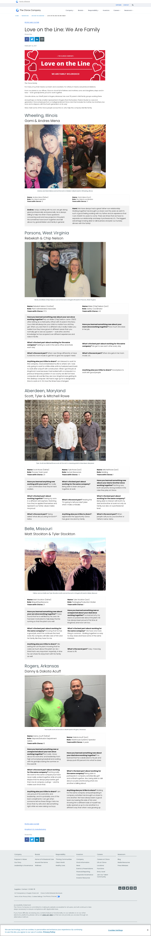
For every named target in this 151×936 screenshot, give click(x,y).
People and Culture (32, 22)
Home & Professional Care (44, 859)
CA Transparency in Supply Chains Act (27, 893)
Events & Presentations (84, 869)
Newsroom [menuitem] (128, 10)
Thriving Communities (64, 859)
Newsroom (25, 16)
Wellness (38, 865)
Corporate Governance (84, 875)
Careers (100, 854)
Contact (126, 5)
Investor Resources (83, 878)
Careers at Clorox (103, 859)
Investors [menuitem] (106, 10)
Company (18, 854)
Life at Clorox (101, 862)
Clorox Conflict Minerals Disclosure (51, 893)
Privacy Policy (27, 896)
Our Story (17, 862)
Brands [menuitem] (80, 10)
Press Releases (123, 865)
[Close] (147, 930)
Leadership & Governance (23, 865)
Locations (100, 865)
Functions (100, 869)
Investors (79, 854)
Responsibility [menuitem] (93, 10)
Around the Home (41, 862)
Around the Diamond (38, 16)
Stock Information (82, 862)
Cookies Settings (37, 896)
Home (17, 16)
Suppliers (118, 5)
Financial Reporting (83, 872)
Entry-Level (101, 872)
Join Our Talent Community (102, 876)
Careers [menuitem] (116, 10)
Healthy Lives (60, 865)
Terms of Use (18, 896)
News (78, 865)
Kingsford (28, 829)
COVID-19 (31, 889)
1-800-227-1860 (47, 915)
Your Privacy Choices (50, 896)
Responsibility (60, 854)
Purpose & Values (20, 859)
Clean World (60, 862)
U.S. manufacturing (39, 829)
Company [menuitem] (69, 10)
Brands (37, 854)
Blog (119, 859)
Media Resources (124, 862)
